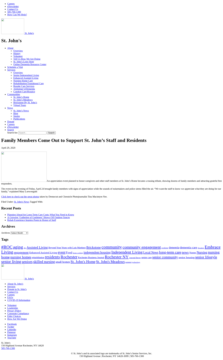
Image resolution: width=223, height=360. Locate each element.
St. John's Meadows (110, 262)
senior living (11, 261)
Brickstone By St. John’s (25, 102)
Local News (150, 252)
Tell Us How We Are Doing (26, 59)
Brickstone (93, 247)
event (61, 252)
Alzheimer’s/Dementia (24, 89)
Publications (19, 119)
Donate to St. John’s (17, 289)
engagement (21, 252)
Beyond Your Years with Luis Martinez (67, 247)
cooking (164, 248)
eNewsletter (13, 6)
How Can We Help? (17, 14)
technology (136, 262)
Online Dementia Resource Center (29, 64)
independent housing (97, 252)
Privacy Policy (14, 310)
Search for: (12, 132)
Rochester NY (117, 257)
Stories (16, 116)
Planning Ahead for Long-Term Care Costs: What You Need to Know (40, 214)
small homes (63, 261)
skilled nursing (44, 262)
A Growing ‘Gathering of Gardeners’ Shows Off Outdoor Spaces (38, 217)
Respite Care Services (23, 86)
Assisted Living (37, 247)
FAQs (10, 297)
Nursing (202, 252)
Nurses (192, 252)
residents (52, 257)
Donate (10, 121)
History (16, 53)
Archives (5, 233)
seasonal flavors (135, 258)
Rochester (69, 257)
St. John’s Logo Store (23, 61)
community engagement (142, 247)
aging (18, 247)
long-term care (170, 252)
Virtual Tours (19, 105)
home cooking (78, 253)
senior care (146, 257)
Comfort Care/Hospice (24, 91)
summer (128, 262)
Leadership (12, 308)
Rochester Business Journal (91, 257)
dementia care (188, 247)
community (111, 247)
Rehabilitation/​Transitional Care (28, 83)
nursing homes (20, 257)
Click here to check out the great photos (20, 196)
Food (69, 252)
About (10, 48)
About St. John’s (15, 284)
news (185, 252)
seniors (27, 261)
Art (25, 248)
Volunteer (18, 56)
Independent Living (127, 252)
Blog (15, 113)
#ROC (6, 247)
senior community (165, 257)
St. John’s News (21, 110)
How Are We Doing (17, 319)
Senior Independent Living (26, 75)
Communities (13, 94)
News (10, 108)
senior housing (187, 257)
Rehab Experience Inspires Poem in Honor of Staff (31, 220)
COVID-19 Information (18, 300)
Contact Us (12, 9)
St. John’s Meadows (23, 100)
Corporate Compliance (18, 313)
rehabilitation (38, 257)
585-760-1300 (14, 12)
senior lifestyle (206, 257)
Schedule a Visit (15, 67)
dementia (174, 247)
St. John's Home (83, 261)
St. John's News (21, 202)
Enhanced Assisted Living (25, 78)
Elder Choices (14, 316)
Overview (18, 50)
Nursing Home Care (23, 80)
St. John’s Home (21, 97)
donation (201, 248)
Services (11, 70)
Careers (11, 3)
